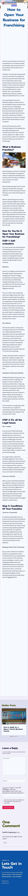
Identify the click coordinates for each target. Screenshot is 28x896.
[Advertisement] (14, 44)
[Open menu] (24, 3)
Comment (6, 758)
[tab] (12, 736)
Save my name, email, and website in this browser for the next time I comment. (14, 801)
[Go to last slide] (4, 722)
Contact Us (5, 881)
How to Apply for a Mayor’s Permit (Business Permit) (13, 729)
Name (5, 781)
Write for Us (5, 883)
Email (5, 788)
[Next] (23, 722)
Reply (5, 842)
